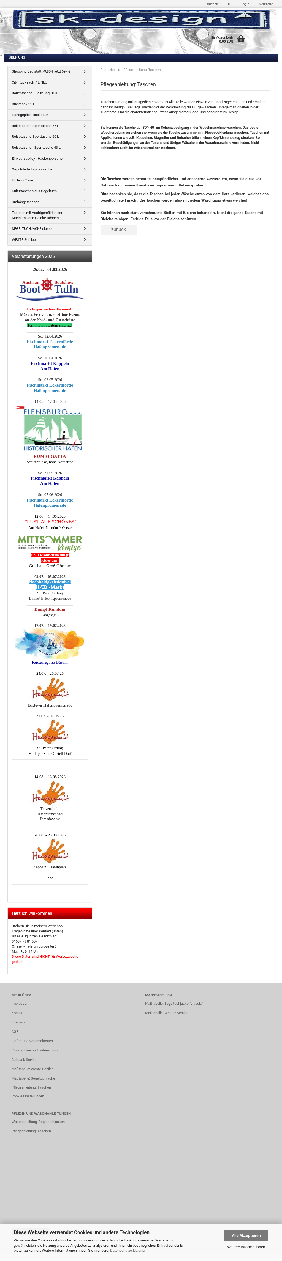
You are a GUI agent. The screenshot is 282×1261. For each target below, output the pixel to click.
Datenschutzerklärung (127, 1250)
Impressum (20, 1003)
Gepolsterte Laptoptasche (32, 169)
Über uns (17, 57)
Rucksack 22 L (23, 104)
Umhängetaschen (25, 202)
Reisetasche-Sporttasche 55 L (35, 126)
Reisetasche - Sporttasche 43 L (36, 147)
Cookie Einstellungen (28, 1096)
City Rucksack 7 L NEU (29, 82)
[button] (229, 3)
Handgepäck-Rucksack (30, 115)
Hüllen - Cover (22, 180)
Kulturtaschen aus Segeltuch (34, 191)
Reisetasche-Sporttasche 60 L (35, 136)
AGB (15, 1031)
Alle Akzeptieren (246, 1235)
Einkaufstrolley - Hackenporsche (37, 158)
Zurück (118, 230)
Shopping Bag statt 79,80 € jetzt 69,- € (41, 71)
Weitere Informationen (246, 1247)
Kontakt (18, 1013)
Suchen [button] (212, 4)
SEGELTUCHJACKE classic (32, 229)
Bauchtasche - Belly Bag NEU (34, 93)
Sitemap (18, 1022)
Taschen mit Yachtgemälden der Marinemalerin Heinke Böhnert (37, 215)
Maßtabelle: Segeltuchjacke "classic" (174, 1003)
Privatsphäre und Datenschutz (35, 1050)
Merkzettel (266, 4)
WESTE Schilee (24, 240)
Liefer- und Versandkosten (32, 1041)
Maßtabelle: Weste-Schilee (33, 1069)
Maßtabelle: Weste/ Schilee (166, 1013)
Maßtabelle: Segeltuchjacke (33, 1078)
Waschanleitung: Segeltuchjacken (38, 1122)
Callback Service (24, 1060)
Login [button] (245, 4)
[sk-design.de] (141, 19)
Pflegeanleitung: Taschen (31, 1087)
